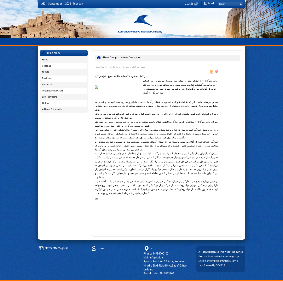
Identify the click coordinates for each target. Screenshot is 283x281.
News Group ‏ (110, 57)
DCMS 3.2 (220, 265)
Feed (211, 3)
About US (47, 84)
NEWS (45, 72)
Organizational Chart (52, 90)
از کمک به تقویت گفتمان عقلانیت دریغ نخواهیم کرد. (120, 76)
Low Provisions (49, 97)
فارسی (189, 3)
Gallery (45, 103)
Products (46, 78)
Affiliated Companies (52, 109)
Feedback (47, 66)
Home (45, 59)
